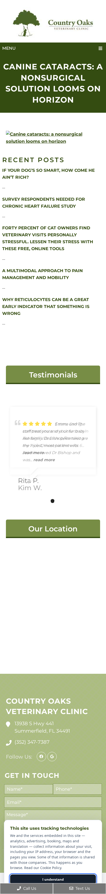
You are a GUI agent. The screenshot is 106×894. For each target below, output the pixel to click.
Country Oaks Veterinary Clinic (47, 706)
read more (44, 460)
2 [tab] (45, 501)
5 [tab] (67, 501)
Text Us (82, 888)
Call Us (29, 888)
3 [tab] (52, 501)
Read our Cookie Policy (42, 867)
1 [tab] (38, 501)
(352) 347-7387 (32, 742)
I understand (53, 879)
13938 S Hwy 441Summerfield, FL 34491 (42, 727)
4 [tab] (60, 501)
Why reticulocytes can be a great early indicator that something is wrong (45, 306)
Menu (9, 48)
